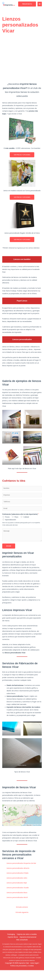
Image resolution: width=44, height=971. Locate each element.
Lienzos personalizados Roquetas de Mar (21, 863)
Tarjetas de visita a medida (27, 934)
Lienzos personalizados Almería (18, 868)
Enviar (8, 546)
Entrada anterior (22, 907)
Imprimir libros (13, 937)
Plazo (16, 517)
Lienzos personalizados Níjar (17, 883)
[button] (27, 4)
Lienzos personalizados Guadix (18, 888)
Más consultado (22, 940)
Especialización (10, 520)
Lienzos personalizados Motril (17, 897)
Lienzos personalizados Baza (17, 893)
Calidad (26, 517)
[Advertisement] (22, 58)
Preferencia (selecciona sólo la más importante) (20, 514)
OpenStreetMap (37, 825)
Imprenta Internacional (28, 937)
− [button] (5, 810)
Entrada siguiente (22, 912)
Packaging (11, 934)
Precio (7, 517)
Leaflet (24, 825)
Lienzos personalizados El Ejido (18, 873)
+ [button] (5, 807)
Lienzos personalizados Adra (17, 878)
